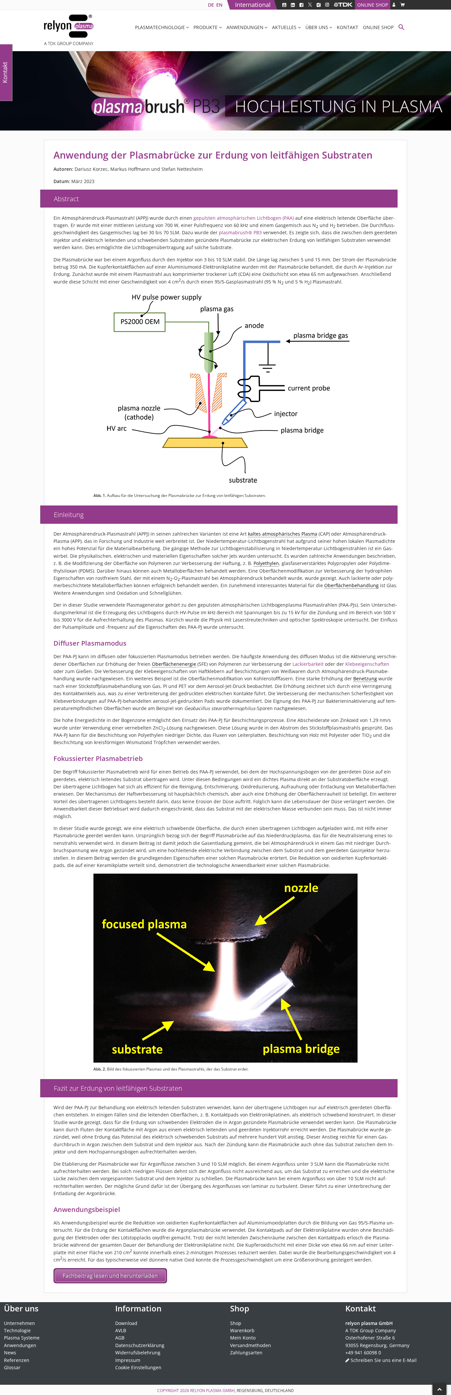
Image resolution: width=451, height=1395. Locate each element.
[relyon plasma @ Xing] (318, 5)
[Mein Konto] (394, 5)
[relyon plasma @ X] (310, 5)
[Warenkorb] (402, 5)
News (10, 1353)
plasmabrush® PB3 (240, 232)
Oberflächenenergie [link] (174, 664)
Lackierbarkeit (308, 664)
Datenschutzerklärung (139, 1345)
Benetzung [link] (365, 678)
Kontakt (347, 27)
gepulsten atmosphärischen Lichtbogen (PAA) (243, 218)
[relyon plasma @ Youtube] (284, 5)
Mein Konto (243, 1338)
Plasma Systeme (22, 1338)
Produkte (205, 27)
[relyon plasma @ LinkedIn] (293, 5)
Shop (235, 1323)
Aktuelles (284, 27)
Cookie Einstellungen (138, 1367)
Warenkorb (242, 1330)
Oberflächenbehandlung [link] (351, 585)
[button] (401, 27)
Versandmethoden (250, 1345)
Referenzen (16, 1360)
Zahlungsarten (246, 1353)
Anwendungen (244, 27)
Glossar (12, 1367)
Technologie (17, 1330)
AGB (119, 1338)
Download (126, 1323)
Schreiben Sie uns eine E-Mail (384, 1360)
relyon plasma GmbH (212, 1390)
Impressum (127, 1360)
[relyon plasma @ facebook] (301, 5)
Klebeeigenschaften (367, 664)
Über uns (316, 27)
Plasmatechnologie (160, 27)
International (253, 5)
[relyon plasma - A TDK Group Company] (343, 5)
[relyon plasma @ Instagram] (327, 5)
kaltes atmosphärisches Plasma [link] (282, 534)
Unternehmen (19, 1323)
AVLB (120, 1330)
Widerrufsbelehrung (137, 1353)
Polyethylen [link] (266, 563)
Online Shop (372, 5)
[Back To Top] (439, 1389)
